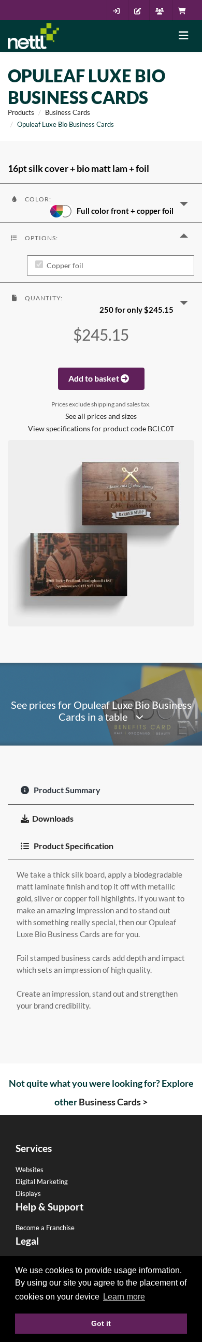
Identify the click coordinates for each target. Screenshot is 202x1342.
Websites (30, 1169)
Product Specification (72, 846)
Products (21, 112)
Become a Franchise (45, 1227)
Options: (40, 238)
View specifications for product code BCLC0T (101, 429)
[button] (101, 202)
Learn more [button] (124, 1296)
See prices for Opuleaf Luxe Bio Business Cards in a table (101, 711)
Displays (28, 1193)
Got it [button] (101, 1323)
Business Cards (67, 112)
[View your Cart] (184, 11)
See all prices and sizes (101, 416)
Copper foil (65, 266)
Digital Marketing (42, 1181)
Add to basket (94, 378)
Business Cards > (113, 1101)
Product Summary (66, 790)
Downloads (53, 818)
